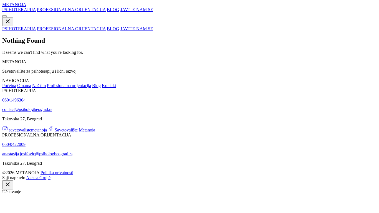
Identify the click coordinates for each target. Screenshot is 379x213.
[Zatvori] (7, 184)
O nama (24, 85)
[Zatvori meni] (7, 21)
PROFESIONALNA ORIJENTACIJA (71, 9)
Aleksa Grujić (38, 177)
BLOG (113, 9)
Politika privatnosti (57, 172)
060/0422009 (14, 144)
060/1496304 (14, 100)
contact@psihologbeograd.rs (27, 109)
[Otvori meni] (4, 16)
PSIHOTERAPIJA (19, 9)
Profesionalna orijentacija (69, 85)
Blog (96, 85)
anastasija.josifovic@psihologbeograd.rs (37, 153)
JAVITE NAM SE (136, 9)
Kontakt (109, 85)
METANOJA (14, 4)
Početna (9, 85)
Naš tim (39, 85)
